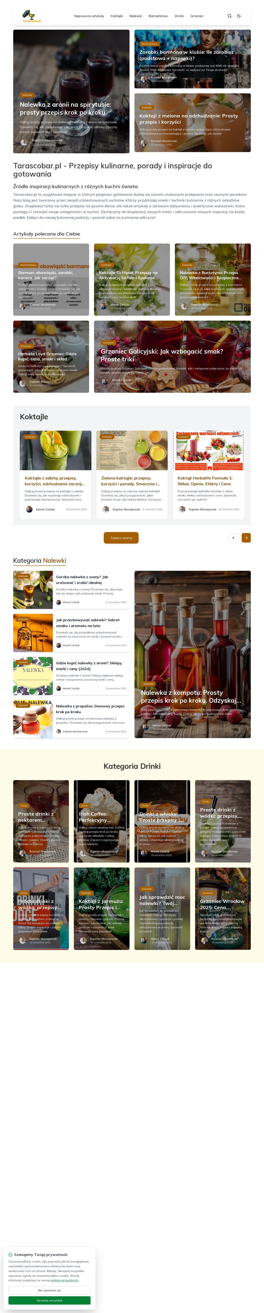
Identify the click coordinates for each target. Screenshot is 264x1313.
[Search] (229, 16)
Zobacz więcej (121, 538)
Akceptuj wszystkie (49, 1300)
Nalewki (136, 16)
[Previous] (233, 538)
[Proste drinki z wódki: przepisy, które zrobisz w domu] (223, 821)
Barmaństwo (158, 16)
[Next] (246, 538)
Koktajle (117, 16)
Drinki (179, 16)
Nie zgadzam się (49, 1290)
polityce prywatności (64, 1280)
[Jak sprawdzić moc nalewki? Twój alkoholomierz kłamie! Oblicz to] (162, 909)
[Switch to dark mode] (239, 16)
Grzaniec (197, 16)
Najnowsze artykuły (89, 16)
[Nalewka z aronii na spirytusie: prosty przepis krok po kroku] (71, 91)
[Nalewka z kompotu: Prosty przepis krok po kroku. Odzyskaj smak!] (192, 654)
